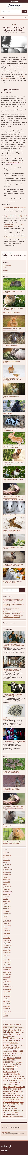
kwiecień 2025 (7, 879)
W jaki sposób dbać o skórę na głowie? (15, 207)
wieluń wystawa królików (12, 1100)
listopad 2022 (6, 923)
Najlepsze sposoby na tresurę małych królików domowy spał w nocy (13, 565)
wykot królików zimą (13, 1105)
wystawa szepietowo (11, 1113)
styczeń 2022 (6, 938)
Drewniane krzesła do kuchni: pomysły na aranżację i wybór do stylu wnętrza (13, 600)
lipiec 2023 (6, 911)
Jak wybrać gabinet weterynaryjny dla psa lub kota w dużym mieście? (13, 616)
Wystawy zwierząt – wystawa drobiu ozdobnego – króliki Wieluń (12, 446)
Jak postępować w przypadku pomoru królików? (13, 292)
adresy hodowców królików (12, 1024)
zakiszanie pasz (7, 1116)
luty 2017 (5, 1016)
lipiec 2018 (6, 994)
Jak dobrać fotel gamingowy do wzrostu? (14, 741)
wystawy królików (15, 1114)
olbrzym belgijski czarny (14, 1087)
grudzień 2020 (7, 962)
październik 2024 (7, 891)
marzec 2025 (6, 882)
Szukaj (24, 11)
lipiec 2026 (6, 852)
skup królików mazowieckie (13, 1095)
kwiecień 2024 (7, 901)
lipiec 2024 (6, 896)
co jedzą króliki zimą (13, 1031)
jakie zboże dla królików (13, 1052)
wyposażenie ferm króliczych (10, 1109)
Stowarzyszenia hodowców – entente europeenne (13, 480)
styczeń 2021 (6, 960)
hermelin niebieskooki (10, 1043)
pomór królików (10, 1091)
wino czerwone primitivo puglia (11, 312)
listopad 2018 (6, 984)
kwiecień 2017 (7, 1011)
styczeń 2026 (6, 862)
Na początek (4, 1150)
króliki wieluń (12, 1064)
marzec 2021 (6, 955)
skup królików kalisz (19, 1093)
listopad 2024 (6, 889)
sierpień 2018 (6, 991)
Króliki (5, 267)
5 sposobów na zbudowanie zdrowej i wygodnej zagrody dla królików (13, 842)
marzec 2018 (6, 1003)
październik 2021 (7, 945)
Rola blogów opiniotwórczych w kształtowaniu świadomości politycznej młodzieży (13, 646)
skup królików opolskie (11, 1097)
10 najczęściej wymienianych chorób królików (13, 548)
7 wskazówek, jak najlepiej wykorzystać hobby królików (13, 463)
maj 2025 (5, 877)
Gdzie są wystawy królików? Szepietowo (14, 515)
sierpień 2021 (6, 950)
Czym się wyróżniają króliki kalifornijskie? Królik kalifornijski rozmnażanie (11, 790)
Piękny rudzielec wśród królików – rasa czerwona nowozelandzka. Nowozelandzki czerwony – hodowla (13, 498)
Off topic (14, 24)
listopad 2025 (6, 867)
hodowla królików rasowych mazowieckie (11, 1048)
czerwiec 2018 (7, 996)
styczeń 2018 (6, 1006)
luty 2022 (5, 935)
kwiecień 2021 (7, 952)
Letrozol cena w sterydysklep (13, 162)
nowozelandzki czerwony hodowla (12, 1083)
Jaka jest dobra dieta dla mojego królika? (11, 362)
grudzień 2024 (7, 886)
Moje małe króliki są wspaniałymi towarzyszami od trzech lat (12, 329)
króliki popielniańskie (9, 1061)
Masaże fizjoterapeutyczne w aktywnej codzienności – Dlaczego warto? (13, 612)
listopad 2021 (6, 943)
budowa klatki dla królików (12, 1030)
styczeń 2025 (6, 884)
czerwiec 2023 (7, 913)
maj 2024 (5, 899)
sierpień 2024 (6, 894)
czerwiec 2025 (7, 874)
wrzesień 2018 (7, 989)
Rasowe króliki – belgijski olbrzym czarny (12, 397)
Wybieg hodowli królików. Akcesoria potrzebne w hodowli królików (12, 531)
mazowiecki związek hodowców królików (14, 1079)
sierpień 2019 (6, 977)
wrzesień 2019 (7, 974)
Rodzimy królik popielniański (10, 345)
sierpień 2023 (6, 908)
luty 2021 (5, 957)
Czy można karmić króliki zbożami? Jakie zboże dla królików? (12, 582)
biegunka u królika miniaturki (11, 1026)
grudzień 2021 (7, 940)
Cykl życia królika (7, 413)
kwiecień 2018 (7, 1001)
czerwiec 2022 (7, 925)
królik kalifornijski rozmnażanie (10, 1069)
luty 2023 (5, 918)
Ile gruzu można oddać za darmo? (11, 1127)
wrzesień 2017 (7, 1008)
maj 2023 (5, 916)
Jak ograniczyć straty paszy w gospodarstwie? (11, 608)
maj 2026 (5, 857)
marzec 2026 (6, 860)
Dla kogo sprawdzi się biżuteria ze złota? (13, 1133)
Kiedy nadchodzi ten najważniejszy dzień (15, 216)
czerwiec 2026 (7, 855)
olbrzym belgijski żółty (12, 1089)
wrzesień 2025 (7, 872)
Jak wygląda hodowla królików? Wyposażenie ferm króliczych (11, 772)
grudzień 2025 (7, 865)
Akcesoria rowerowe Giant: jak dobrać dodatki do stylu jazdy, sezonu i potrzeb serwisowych (13, 604)
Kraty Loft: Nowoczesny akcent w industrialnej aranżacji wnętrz (12, 670)
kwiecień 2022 (7, 930)
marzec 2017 (6, 1013)
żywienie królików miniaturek (18, 1116)
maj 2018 (5, 999)
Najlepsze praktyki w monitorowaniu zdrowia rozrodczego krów (12, 695)
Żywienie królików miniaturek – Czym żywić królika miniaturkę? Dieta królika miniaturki (13, 808)
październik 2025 (7, 869)
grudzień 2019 (7, 972)
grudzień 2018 (7, 981)
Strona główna (14, 1)
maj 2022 (5, 928)
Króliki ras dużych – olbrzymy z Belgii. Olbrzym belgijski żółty (13, 309)
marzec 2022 (6, 933)
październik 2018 (7, 986)
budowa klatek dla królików (13, 1028)
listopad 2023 (6, 906)
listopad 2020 (6, 964)
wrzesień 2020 (7, 967)
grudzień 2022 (7, 921)
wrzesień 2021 (7, 947)
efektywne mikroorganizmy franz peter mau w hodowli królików (14, 1038)
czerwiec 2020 (7, 969)
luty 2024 (5, 904)
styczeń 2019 (6, 979)
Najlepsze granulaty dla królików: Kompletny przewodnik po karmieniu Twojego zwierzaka (12, 379)
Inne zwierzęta (7, 265)
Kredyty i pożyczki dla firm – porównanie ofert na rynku (13, 718)
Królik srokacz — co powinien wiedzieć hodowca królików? (13, 429)
